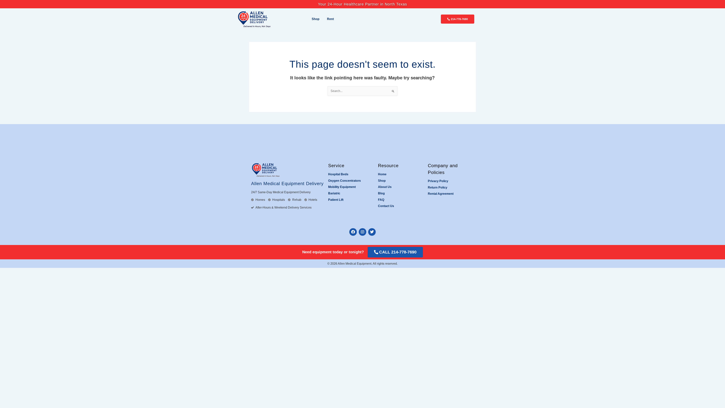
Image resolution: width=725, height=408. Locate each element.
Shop (315, 19)
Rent (330, 19)
